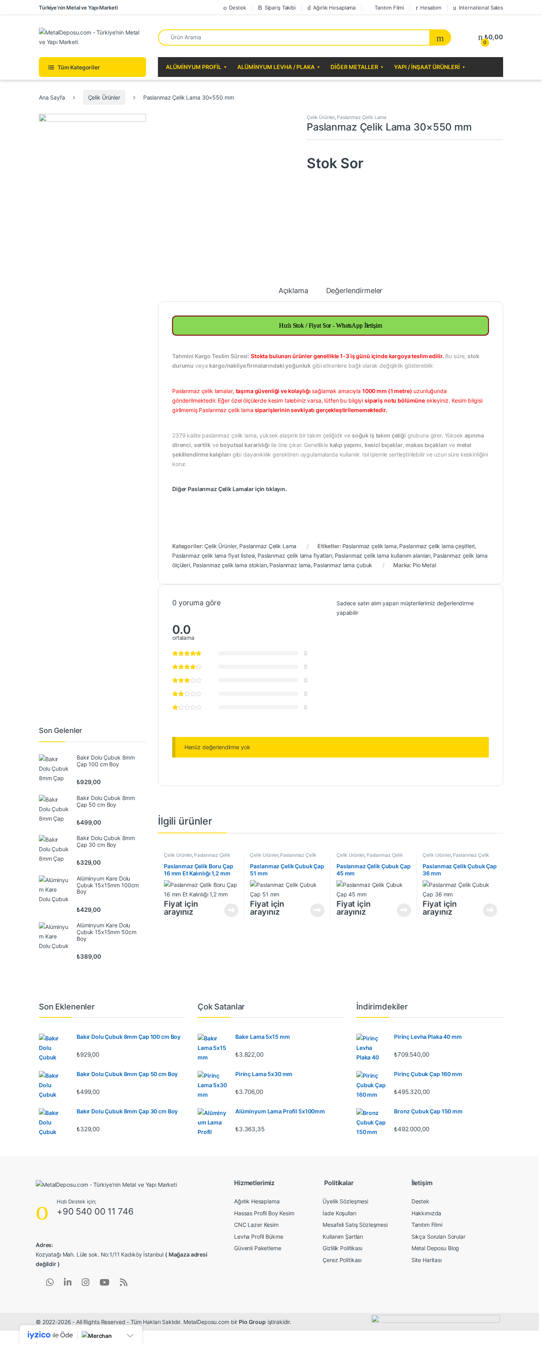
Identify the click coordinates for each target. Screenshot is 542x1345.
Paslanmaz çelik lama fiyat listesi (213, 555)
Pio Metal (424, 565)
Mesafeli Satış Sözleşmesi (355, 1224)
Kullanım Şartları (343, 1236)
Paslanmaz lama (290, 565)
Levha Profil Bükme (258, 1236)
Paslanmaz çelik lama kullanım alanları (383, 555)
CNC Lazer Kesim (256, 1224)
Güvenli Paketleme (257, 1248)
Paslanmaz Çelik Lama (361, 117)
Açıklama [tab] (293, 291)
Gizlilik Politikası (342, 1248)
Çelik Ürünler (104, 97)
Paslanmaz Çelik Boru (197, 857)
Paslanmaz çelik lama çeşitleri (437, 546)
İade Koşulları (339, 1213)
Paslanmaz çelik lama (369, 546)
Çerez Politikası (342, 1260)
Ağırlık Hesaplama (334, 7)
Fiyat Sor (231, 910)
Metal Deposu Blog (435, 1248)
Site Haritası (426, 1260)
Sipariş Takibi (280, 7)
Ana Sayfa (52, 97)
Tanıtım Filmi (389, 7)
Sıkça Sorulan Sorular (438, 1236)
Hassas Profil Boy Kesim (264, 1213)
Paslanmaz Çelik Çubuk (283, 857)
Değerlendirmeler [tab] (354, 291)
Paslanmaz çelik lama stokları (230, 565)
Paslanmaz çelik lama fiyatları (295, 555)
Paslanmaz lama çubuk (342, 565)
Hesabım (430, 7)
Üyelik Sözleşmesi (345, 1201)
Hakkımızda (426, 1213)
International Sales (481, 7)
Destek (237, 7)
